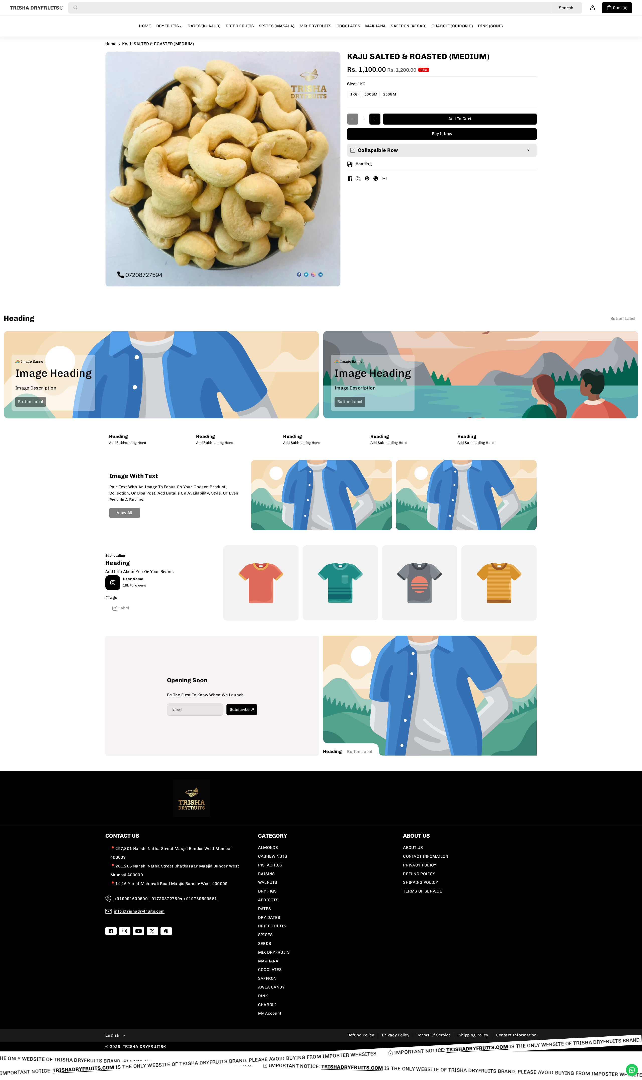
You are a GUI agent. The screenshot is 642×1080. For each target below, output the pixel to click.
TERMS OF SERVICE (422, 891)
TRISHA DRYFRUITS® (145, 1046)
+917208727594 (165, 898)
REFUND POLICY (419, 873)
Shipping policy (473, 1035)
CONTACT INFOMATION (425, 856)
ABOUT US (413, 847)
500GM (372, 95)
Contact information (516, 1035)
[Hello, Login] (592, 7)
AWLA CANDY (271, 987)
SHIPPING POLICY (420, 882)
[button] (617, 7)
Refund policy (360, 1035)
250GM (390, 95)
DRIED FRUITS (272, 926)
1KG (355, 95)
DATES (264, 908)
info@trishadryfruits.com (139, 911)
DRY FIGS (267, 891)
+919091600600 (131, 898)
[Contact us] (632, 1070)
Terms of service (434, 1035)
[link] (623, 318)
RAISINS (266, 873)
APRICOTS (268, 900)
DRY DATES (269, 917)
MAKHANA (268, 961)
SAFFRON (267, 978)
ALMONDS (268, 847)
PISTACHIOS (270, 865)
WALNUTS (267, 882)
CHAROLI (267, 1004)
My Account (270, 1013)
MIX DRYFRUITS (274, 952)
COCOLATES (270, 969)
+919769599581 (200, 898)
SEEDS (264, 943)
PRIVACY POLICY (419, 865)
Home (110, 43)
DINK (263, 996)
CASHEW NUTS (272, 856)
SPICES (265, 934)
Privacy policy (395, 1035)
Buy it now (442, 133)
